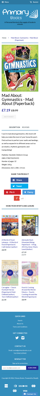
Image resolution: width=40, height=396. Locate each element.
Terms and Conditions (20, 327)
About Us (20, 324)
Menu (6, 2)
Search (20, 320)
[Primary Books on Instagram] (23, 338)
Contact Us (31, 394)
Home (4, 38)
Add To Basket (9, 117)
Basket (35, 2)
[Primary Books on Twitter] (17, 338)
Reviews (25, 127)
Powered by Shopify (31, 378)
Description (14, 127)
